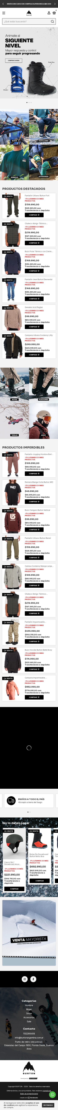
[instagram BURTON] (25, 979)
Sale (29, 1021)
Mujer (29, 1009)
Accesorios (29, 1017)
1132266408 (29, 1033)
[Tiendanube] (29, 1098)
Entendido (48, 1105)
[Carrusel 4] (43, 162)
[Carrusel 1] (29, 63)
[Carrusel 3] (14, 162)
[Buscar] (52, 21)
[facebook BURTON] (33, 979)
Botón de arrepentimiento (29, 1094)
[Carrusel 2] (43, 127)
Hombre (29, 1005)
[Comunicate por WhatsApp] (52, 1094)
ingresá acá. (47, 1091)
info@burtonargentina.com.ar (29, 1037)
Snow (29, 1013)
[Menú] (4, 13)
